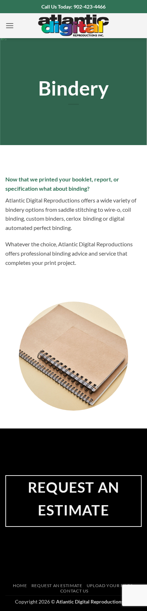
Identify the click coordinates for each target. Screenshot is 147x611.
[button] (9, 25)
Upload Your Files (109, 585)
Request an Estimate (56, 585)
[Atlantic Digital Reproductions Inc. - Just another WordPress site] (73, 25)
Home (20, 585)
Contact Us (74, 591)
